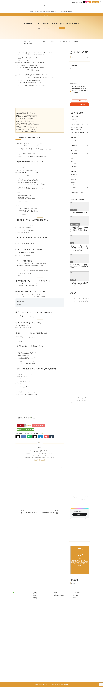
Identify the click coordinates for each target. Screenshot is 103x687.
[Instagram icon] (39, 460)
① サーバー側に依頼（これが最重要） (25, 118)
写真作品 (75, 597)
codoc (87, 518)
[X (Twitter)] (84, 2)
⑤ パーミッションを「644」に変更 (24, 126)
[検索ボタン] (87, 57)
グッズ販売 (75, 595)
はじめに (46, 15)
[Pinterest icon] (42, 460)
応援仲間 (35, 594)
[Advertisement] (39, 96)
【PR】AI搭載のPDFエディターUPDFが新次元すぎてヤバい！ (79, 71)
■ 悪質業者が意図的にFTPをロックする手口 (26, 113)
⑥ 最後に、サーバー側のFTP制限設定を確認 (26, 127)
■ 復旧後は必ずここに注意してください (25, 129)
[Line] (29, 436)
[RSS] (90, 2)
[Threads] (34, 436)
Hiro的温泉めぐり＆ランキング (79, 88)
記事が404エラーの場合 (58, 595)
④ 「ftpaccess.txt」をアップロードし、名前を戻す (27, 124)
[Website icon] (35, 460)
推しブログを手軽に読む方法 (78, 86)
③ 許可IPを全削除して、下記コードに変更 (25, 123)
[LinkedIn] (40, 436)
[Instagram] (86, 2)
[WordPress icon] (44, 460)
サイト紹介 (35, 595)
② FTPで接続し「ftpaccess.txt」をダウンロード (27, 121)
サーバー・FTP (62, 28)
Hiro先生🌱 (35, 592)
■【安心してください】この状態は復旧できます (27, 115)
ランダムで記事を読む (80, 103)
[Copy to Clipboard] (51, 436)
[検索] (100, 1)
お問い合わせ (95, 2)
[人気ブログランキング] (27, 425)
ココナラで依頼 (76, 592)
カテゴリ (54, 15)
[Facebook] (23, 436)
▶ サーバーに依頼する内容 (24, 120)
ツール (62, 15)
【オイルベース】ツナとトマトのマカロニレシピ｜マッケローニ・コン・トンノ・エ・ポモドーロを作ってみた (79, 498)
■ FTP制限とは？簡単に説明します (24, 112)
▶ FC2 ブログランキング (77, 2)
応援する (35, 597)
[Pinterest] (88, 2)
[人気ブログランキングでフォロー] (25, 429)
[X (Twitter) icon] (37, 460)
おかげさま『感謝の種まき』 (52, 684)
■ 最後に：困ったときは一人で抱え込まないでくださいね (29, 131)
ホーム (39, 15)
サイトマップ (56, 592)
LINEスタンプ (76, 594)
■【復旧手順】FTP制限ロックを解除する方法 (26, 116)
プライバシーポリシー (58, 594)
